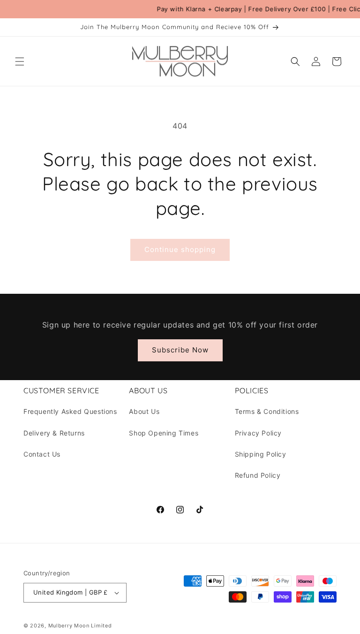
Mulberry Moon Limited (80, 625)
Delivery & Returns (54, 433)
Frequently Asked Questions (70, 411)
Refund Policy (258, 475)
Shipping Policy (260, 454)
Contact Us (41, 454)
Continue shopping (180, 249)
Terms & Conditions (267, 411)
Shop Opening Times (163, 433)
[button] (19, 61)
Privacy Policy (258, 433)
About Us (144, 411)
